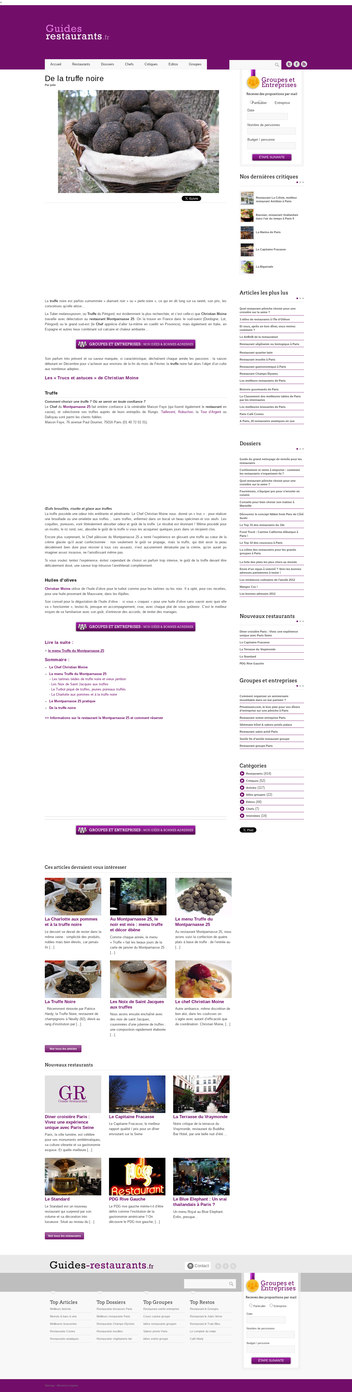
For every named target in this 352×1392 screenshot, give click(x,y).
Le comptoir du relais (203, 1331)
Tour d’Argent (210, 412)
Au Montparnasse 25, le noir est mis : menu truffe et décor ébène (136, 924)
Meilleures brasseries (63, 1323)
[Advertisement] (136, 252)
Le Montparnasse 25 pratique (72, 701)
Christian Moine (57, 589)
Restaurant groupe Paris (256, 745)
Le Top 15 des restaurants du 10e (262, 525)
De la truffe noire (62, 708)
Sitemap (50, 1385)
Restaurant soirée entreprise (161, 1308)
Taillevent (168, 412)
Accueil (55, 64)
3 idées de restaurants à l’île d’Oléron (265, 319)
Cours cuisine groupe (156, 1316)
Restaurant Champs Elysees (259, 373)
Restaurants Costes (62, 1331)
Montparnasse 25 (76, 407)
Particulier (259, 103)
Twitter (289, 64)
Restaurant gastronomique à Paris (263, 366)
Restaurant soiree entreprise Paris (263, 717)
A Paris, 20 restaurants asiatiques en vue (267, 421)
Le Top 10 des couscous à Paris (261, 542)
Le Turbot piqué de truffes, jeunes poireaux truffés (88, 689)
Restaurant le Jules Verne (206, 1316)
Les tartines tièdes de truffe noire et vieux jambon (89, 679)
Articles (251, 787)
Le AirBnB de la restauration (259, 336)
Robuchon (185, 412)
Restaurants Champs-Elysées (116, 1323)
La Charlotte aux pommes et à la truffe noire (84, 694)
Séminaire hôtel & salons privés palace (266, 724)
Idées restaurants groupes (160, 1323)
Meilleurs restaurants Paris (113, 1316)
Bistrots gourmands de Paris (259, 389)
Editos (173, 64)
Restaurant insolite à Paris (257, 359)
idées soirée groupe (155, 1338)
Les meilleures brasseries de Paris (263, 406)
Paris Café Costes (252, 414)
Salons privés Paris (155, 1331)
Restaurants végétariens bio (114, 1338)
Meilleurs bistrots (60, 1308)
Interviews (253, 815)
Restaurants (254, 773)
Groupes (195, 64)
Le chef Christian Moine (199, 1001)
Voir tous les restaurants (64, 1235)
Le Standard (57, 1199)
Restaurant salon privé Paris (259, 731)
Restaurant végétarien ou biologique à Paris (269, 344)
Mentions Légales (67, 1385)
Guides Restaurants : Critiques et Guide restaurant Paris (99, 32)
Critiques (151, 64)
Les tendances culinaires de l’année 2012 (267, 579)
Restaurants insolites (110, 1331)
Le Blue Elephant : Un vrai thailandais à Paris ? (200, 1202)
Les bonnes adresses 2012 (257, 593)
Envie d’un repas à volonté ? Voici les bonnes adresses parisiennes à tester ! (270, 570)
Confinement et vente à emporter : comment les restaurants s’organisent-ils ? (270, 471)
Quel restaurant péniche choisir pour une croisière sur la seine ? (268, 310)
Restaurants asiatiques (64, 1338)
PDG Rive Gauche (127, 1199)
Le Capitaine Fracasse (131, 1116)
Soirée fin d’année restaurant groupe (264, 738)
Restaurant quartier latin (256, 352)
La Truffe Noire (60, 1001)
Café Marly (197, 1338)
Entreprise (282, 103)
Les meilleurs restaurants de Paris (263, 380)
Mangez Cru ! (249, 586)
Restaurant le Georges (204, 1308)
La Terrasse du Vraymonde (200, 1116)
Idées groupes (255, 794)
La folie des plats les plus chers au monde (268, 562)
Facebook (297, 64)
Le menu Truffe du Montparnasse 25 (77, 674)
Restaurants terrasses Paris (114, 1308)
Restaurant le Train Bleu (205, 1323)
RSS (304, 64)
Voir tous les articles (63, 1048)
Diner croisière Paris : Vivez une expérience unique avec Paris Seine (69, 1122)
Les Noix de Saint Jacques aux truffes (79, 684)
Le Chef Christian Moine (68, 667)
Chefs (129, 64)
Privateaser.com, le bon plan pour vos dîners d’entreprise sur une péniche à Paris (270, 708)
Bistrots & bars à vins (63, 1316)
